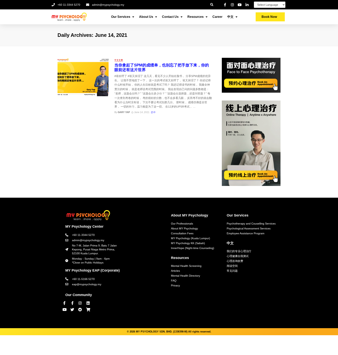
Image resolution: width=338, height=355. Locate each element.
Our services (120, 16)
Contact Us (170, 16)
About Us (146, 16)
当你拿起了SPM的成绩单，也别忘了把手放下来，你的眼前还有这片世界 (161, 67)
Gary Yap (124, 112)
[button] (270, 16)
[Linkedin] (88, 303)
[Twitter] (72, 309)
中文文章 (118, 60)
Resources (195, 16)
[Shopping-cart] (88, 309)
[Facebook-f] (64, 303)
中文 (230, 16)
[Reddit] (80, 309)
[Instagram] (80, 303)
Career (217, 16)
